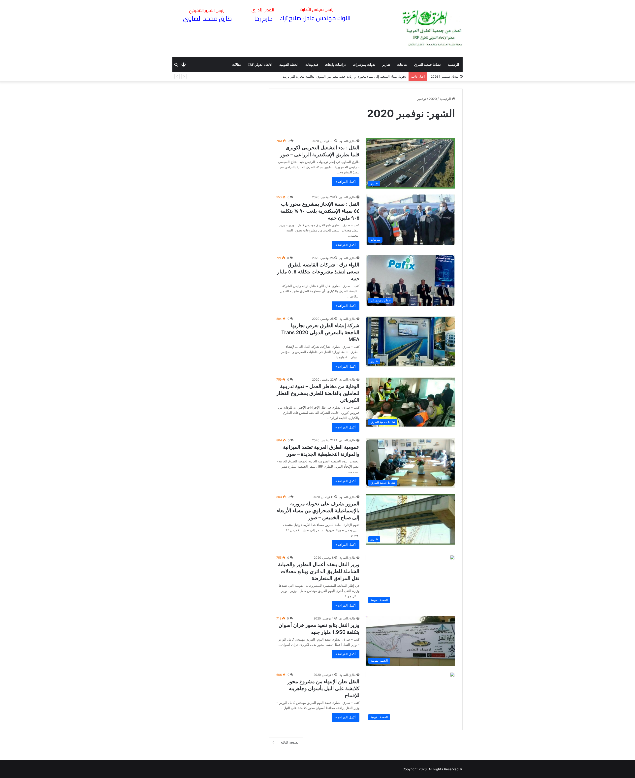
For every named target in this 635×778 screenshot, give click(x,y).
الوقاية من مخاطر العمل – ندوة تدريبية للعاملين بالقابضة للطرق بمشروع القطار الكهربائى (317, 393)
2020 (433, 99)
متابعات (402, 64)
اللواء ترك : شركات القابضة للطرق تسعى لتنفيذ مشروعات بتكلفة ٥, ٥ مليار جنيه (318, 272)
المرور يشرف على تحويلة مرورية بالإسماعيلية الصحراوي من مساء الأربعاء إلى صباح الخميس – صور (318, 510)
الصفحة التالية (290, 742)
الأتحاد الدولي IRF (260, 64)
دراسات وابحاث (335, 64)
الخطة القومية (288, 64)
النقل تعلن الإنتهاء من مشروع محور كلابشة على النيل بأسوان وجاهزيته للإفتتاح (323, 688)
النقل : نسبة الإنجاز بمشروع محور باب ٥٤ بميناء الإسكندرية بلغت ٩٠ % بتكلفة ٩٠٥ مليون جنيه (319, 211)
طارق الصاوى (347, 141)
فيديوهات (311, 64)
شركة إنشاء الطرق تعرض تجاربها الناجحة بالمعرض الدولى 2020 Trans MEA (320, 332)
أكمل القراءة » (345, 182)
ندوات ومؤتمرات (364, 64)
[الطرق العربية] (432, 28)
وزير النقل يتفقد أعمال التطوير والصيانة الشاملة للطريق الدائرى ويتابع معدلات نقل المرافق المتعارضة (318, 571)
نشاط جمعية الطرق (427, 64)
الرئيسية (453, 64)
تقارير (386, 64)
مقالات (236, 64)
